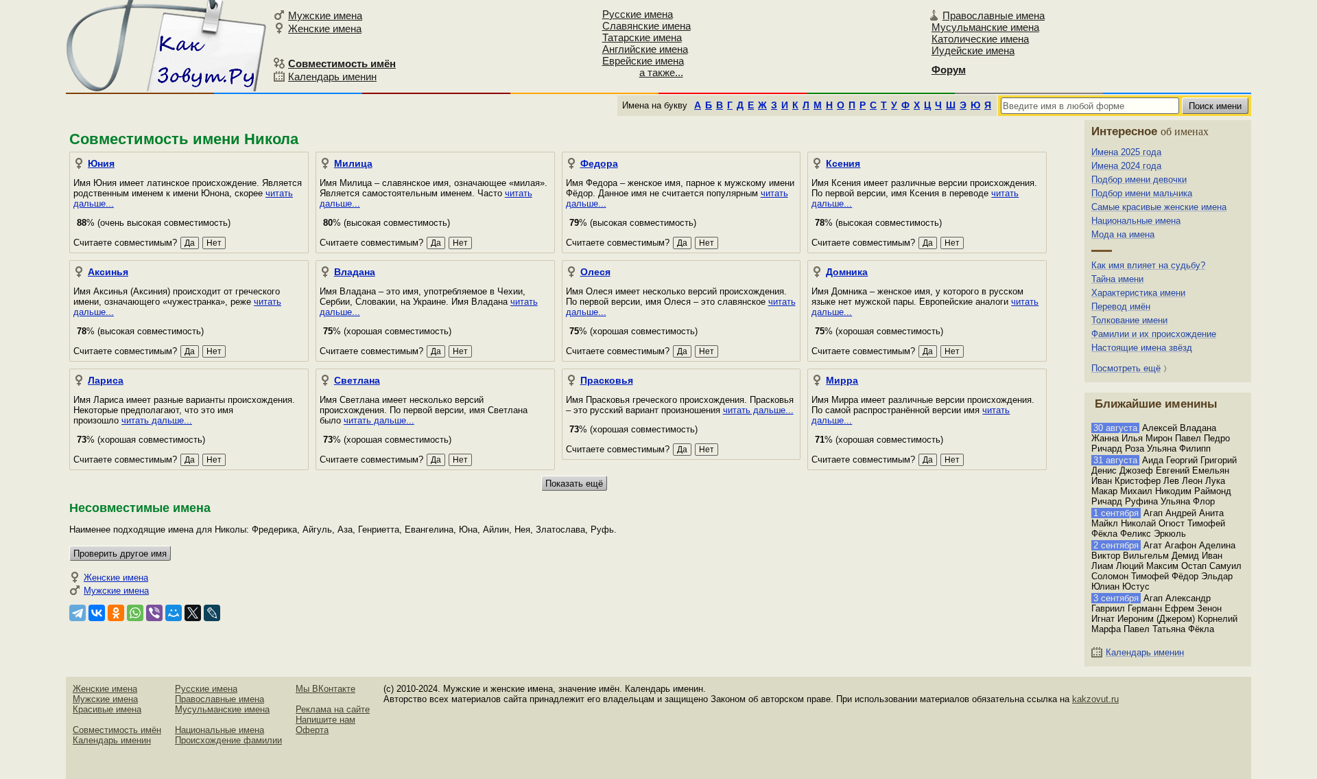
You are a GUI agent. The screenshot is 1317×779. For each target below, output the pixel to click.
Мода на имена (1122, 234)
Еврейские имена (643, 61)
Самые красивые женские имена (1158, 207)
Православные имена (993, 15)
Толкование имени (1129, 320)
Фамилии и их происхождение (1153, 334)
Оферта (312, 730)
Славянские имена (646, 26)
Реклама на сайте (333, 709)
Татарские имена (642, 37)
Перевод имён (1120, 306)
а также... (661, 72)
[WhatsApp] (135, 613)
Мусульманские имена (985, 27)
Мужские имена (325, 15)
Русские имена (637, 14)
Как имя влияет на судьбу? (1148, 265)
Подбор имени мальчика (1141, 193)
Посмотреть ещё (1126, 368)
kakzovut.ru (1095, 699)
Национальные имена (1135, 221)
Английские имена (645, 49)
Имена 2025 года (1126, 152)
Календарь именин (332, 76)
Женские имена (324, 28)
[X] (193, 613)
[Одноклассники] (116, 613)
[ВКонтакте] (96, 613)
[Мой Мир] (173, 613)
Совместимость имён (117, 730)
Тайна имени (1117, 279)
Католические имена (980, 39)
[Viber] (154, 613)
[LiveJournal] (212, 613)
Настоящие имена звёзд (1141, 347)
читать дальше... (156, 420)
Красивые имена (107, 709)
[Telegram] (77, 613)
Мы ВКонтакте (325, 689)
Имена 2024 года (1126, 166)
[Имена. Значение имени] (167, 45)
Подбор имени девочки (1139, 179)
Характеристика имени (1138, 293)
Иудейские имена (973, 50)
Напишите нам (325, 719)
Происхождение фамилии (228, 740)
